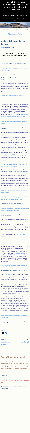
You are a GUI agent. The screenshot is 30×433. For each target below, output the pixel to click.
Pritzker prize (13, 301)
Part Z (13, 154)
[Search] (16, 29)
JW (3, 47)
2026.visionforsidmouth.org (17, 17)
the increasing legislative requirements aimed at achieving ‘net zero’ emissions (14, 116)
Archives (3, 372)
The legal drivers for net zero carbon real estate (12, 95)
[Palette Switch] (24, 33)
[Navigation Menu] (27, 30)
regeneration (4, 306)
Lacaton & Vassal (8, 274)
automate (18, 258)
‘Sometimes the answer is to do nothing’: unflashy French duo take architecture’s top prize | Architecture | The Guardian (14, 315)
